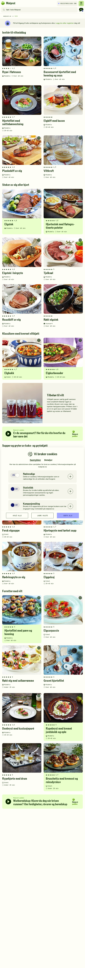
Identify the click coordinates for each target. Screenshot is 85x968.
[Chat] (81, 9)
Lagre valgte (42, 515)
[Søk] (4, 9)
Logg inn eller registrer (65, 23)
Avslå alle (17, 515)
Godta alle (67, 515)
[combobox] (39, 9)
